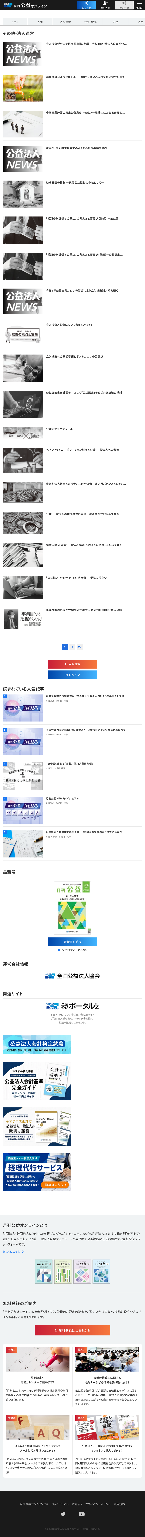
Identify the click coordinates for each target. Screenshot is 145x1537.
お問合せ (124, 7)
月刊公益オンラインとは (34, 1504)
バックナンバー (60, 1504)
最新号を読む (72, 942)
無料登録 (105, 7)
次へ (80, 647)
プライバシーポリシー (98, 1504)
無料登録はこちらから (74, 1330)
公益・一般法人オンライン (31, 5)
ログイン (86, 7)
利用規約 (119, 1504)
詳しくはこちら (11, 1251)
